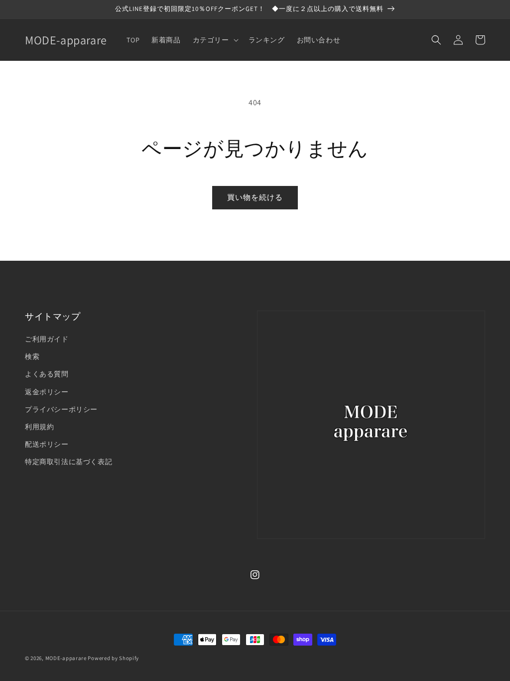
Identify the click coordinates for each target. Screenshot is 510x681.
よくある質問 (47, 373)
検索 (32, 356)
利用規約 (39, 426)
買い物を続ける (255, 197)
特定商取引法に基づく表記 (68, 461)
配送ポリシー (47, 444)
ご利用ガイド (47, 339)
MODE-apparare (66, 658)
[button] (215, 39)
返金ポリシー (47, 391)
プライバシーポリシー (61, 409)
